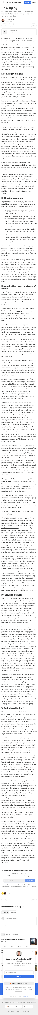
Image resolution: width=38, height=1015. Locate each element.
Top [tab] (3, 934)
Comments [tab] (5, 912)
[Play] (5, 32)
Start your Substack (14, 1007)
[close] (32, 951)
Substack (10, 1011)
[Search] (35, 934)
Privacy (18, 1002)
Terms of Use (27, 987)
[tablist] (9, 912)
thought (19, 311)
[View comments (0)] (9, 25)
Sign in (34, 2)
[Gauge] (33, 32)
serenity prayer (6, 795)
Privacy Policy (18, 991)
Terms (23, 1002)
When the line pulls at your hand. (11, 942)
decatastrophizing (7, 798)
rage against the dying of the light (17, 701)
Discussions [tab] (15, 934)
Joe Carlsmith (10, 19)
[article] (19, 942)
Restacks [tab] (13, 912)
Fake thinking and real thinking (13, 939)
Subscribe (28, 2)
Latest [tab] (8, 934)
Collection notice (31, 1002)
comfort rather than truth (9, 528)
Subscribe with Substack (20, 983)
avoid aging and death (23, 641)
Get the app (27, 1007)
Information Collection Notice (22, 989)
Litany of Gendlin (20, 795)
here (31, 41)
